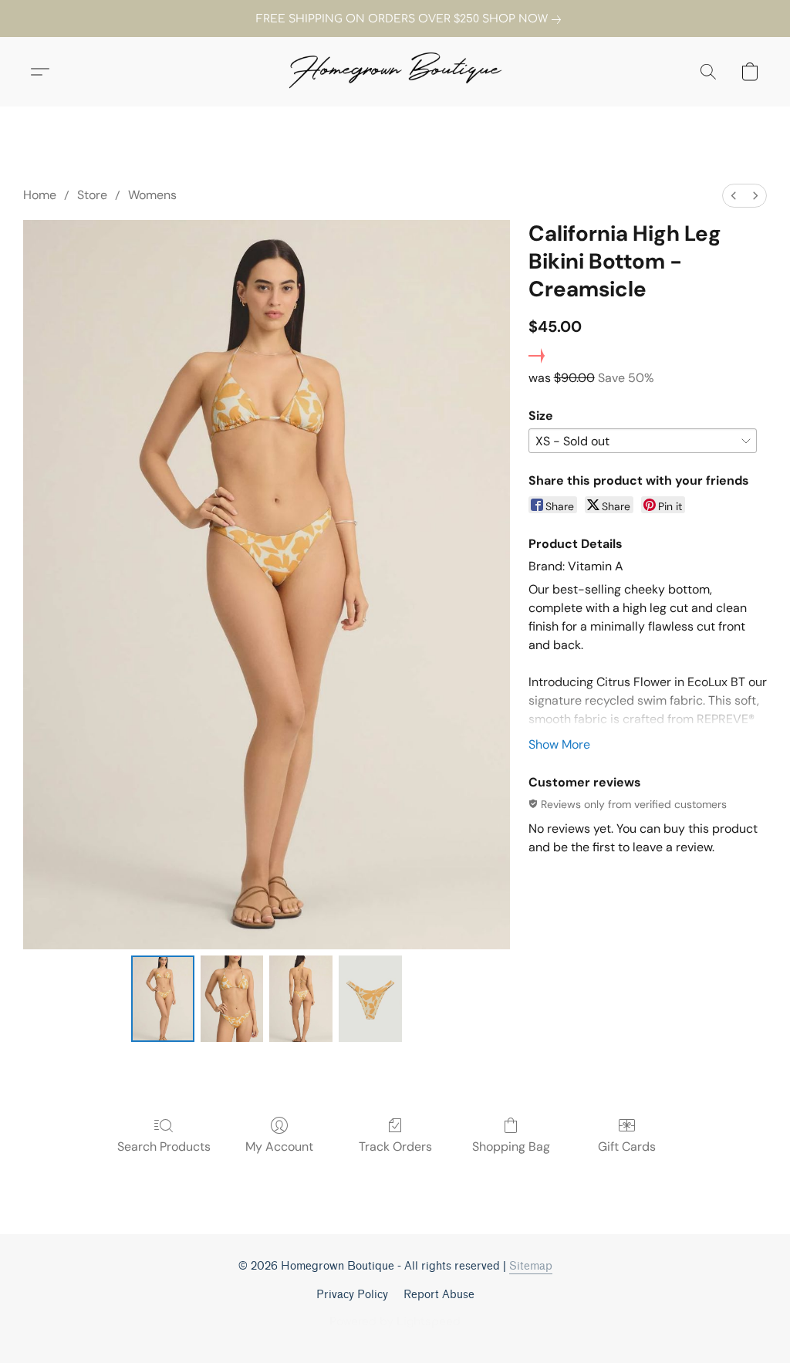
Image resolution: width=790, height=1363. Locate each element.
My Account (279, 1146)
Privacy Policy (352, 1294)
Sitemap (530, 1266)
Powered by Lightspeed (395, 1321)
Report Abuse (438, 1294)
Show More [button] (559, 744)
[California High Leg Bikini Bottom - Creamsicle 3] (370, 998)
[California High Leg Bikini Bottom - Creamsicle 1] (232, 998)
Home (39, 195)
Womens (152, 195)
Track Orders (395, 1146)
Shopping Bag (511, 1146)
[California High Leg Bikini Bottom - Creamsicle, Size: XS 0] (162, 998)
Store (92, 195)
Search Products (164, 1146)
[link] (395, 19)
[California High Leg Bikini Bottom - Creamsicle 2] (301, 998)
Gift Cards (627, 1146)
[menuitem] (733, 195)
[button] (395, 72)
